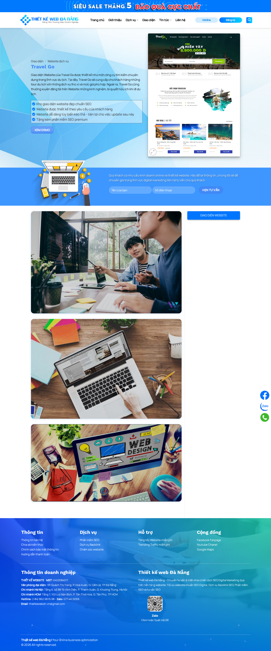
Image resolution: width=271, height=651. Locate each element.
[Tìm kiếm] (249, 20)
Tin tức (164, 20)
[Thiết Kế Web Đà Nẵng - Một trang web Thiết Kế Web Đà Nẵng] (48, 20)
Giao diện (148, 20)
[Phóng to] (153, 152)
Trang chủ (97, 20)
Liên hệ (180, 20)
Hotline (206, 20)
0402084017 (60, 580)
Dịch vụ (131, 20)
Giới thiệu (115, 20)
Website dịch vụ (58, 61)
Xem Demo (42, 130)
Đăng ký (230, 20)
